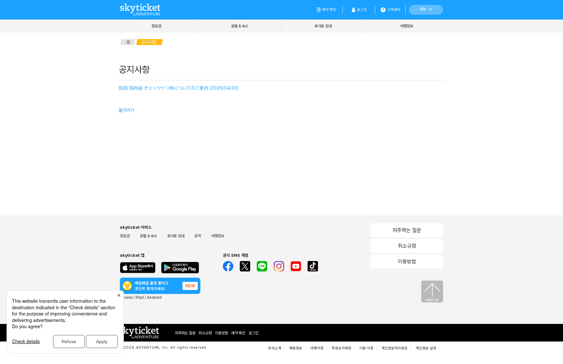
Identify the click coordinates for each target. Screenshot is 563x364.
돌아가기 (126, 110)
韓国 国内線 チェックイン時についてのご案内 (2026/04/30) (178, 88)
